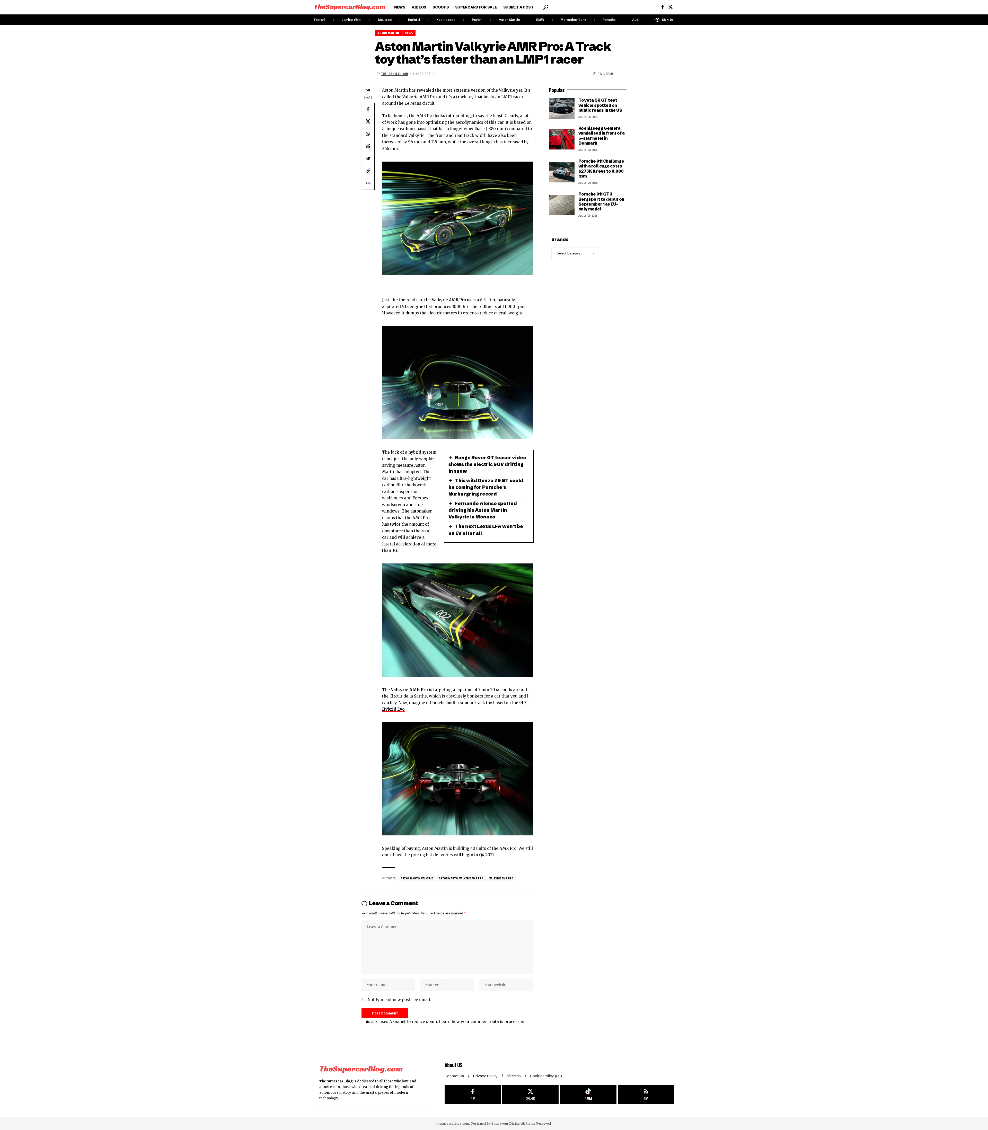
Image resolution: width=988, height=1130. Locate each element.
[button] (545, 7)
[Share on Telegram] (368, 158)
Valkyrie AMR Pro (409, 689)
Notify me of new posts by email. (399, 999)
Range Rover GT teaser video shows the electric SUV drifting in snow (487, 464)
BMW (540, 20)
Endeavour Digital (505, 1123)
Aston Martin (509, 20)
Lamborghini (351, 20)
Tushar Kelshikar (394, 73)
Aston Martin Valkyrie (417, 878)
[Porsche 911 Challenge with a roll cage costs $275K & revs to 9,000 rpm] (562, 172)
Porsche (609, 20)
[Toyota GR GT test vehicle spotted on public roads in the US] (562, 108)
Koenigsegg (445, 20)
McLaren (385, 20)
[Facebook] (662, 7)
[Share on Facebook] (368, 109)
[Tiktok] (588, 1095)
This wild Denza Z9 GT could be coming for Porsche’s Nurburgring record (485, 487)
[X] (670, 7)
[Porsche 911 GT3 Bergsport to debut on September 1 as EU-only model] (562, 205)
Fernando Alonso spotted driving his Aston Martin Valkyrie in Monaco (482, 510)
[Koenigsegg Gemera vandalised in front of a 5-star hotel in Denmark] (562, 139)
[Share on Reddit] (368, 146)
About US (454, 1065)
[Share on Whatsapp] (368, 134)
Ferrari (319, 20)
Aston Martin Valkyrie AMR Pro (461, 878)
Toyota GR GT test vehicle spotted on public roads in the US (600, 105)
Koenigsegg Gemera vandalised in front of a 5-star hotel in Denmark (601, 136)
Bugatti (414, 20)
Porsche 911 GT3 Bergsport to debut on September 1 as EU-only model (601, 201)
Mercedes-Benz (573, 20)
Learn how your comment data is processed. (482, 1021)
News (409, 33)
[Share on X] (368, 121)
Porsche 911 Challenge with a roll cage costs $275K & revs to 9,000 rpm (601, 168)
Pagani (477, 20)
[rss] (646, 1095)
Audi (635, 20)
